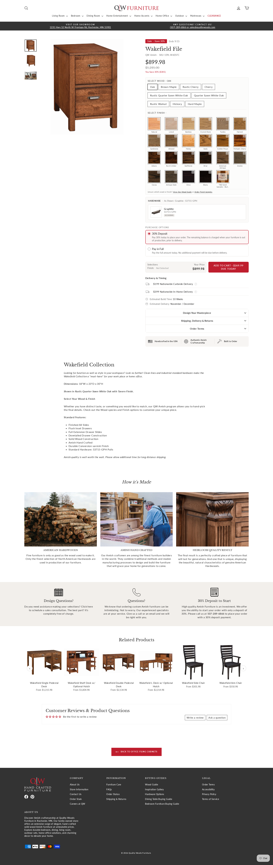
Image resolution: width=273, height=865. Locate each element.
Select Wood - (159, 81)
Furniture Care (113, 784)
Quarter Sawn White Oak (209, 95)
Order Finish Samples (203, 192)
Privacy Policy (209, 794)
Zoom (158, 119)
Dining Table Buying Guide (158, 799)
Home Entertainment (117, 15)
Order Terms (197, 328)
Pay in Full (158, 249)
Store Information (79, 789)
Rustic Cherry (191, 86)
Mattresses (196, 15)
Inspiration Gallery (154, 789)
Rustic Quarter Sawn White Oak (169, 95)
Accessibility (208, 789)
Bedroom (76, 15)
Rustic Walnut (158, 103)
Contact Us (75, 794)
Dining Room (94, 15)
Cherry (208, 86)
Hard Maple (195, 103)
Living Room (58, 15)
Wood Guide (151, 784)
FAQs (109, 789)
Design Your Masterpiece (197, 312)
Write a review (195, 717)
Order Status (113, 794)
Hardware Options (154, 794)
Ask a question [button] (217, 717)
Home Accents (142, 15)
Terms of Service (210, 799)
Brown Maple (168, 86)
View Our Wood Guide (182, 192)
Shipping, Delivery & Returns (197, 320)
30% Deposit (159, 233)
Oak (152, 86)
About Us (74, 784)
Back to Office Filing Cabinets (138, 752)
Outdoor (180, 15)
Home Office (163, 15)
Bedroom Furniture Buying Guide (162, 804)
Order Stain (76, 799)
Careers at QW (77, 804)
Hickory (177, 103)
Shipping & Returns (116, 799)
